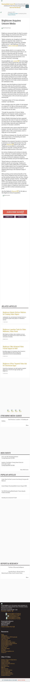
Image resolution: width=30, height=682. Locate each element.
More (27, 425)
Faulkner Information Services (8, 663)
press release (12, 46)
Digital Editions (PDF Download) (9, 637)
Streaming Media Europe (6, 672)
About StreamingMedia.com (7, 651)
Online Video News (5, 648)
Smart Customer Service (6, 670)
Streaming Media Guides (6, 644)
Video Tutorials (4, 639)
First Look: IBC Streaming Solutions (10, 456)
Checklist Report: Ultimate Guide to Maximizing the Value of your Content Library (13, 572)
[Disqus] (15, 243)
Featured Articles (12, 14)
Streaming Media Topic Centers (8, 642)
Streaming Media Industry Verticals (9, 643)
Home (2, 634)
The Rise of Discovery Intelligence (16, 567)
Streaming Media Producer (7, 674)
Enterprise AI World (5, 662)
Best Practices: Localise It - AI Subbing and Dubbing (15, 420)
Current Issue (8, 216)
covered (15, 61)
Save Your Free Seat (14, 7)
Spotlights (3, 650)
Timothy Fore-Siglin (13, 13)
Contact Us (3, 652)
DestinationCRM (4, 661)
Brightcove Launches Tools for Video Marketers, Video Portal (14, 330)
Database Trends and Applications (9, 659)
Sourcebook (4, 647)
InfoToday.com (4, 665)
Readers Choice (4, 646)
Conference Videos (5, 638)
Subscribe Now (13, 212)
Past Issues (21, 216)
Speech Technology (5, 671)
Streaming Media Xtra (6, 641)
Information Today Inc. (6, 611)
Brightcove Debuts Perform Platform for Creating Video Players (14, 313)
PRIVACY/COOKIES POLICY (7, 626)
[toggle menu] (27, 6)
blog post (9, 144)
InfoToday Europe (5, 666)
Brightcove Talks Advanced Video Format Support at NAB (13, 347)
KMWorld (3, 667)
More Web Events (24, 469)
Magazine (4, 635)
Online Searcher (4, 668)
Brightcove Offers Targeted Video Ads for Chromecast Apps (15, 365)
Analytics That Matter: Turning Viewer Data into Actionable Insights (12, 463)
